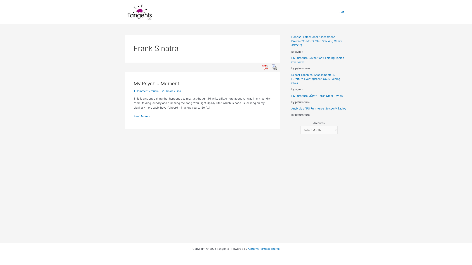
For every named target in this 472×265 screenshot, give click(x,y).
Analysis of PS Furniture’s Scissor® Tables (318, 108)
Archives (319, 123)
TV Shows (166, 91)
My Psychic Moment (156, 83)
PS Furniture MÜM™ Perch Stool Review (317, 96)
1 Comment (141, 91)
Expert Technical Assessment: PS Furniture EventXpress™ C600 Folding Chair (315, 79)
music (155, 91)
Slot (341, 12)
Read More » (142, 116)
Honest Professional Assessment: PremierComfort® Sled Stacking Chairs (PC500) (316, 41)
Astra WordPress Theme (264, 248)
